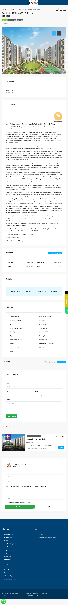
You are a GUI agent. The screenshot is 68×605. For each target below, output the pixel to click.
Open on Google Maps (56, 253)
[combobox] (51, 363)
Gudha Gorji (7, 559)
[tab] (54, 33)
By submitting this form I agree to (19, 502)
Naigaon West (8, 550)
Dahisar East (7, 556)
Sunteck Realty (18, 241)
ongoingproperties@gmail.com (47, 537)
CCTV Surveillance (15, 320)
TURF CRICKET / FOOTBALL (47, 343)
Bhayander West (8, 534)
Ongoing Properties (32, 448)
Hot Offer (20, 20)
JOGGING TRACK (15, 347)
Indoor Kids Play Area (16, 339)
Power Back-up (43, 328)
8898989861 (42, 534)
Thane (6, 540)
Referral (6, 570)
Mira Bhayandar (11, 543)
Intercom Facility (14, 343)
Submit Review (11, 416)
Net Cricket (42, 320)
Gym (11, 336)
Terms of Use (27, 502)
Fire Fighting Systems (16, 332)
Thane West (10, 547)
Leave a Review (61, 362)
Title (7, 391)
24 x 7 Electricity (14, 316)
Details (61, 447)
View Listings (16, 466)
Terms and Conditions (10, 579)
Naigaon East (8, 553)
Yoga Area (41, 347)
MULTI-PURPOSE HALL (45, 316)
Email (7, 383)
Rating (37, 391)
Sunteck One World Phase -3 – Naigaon (43, 439)
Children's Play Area (16, 328)
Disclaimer (7, 573)
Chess (12, 324)
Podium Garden (43, 324)
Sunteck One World (11, 237)
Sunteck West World (11, 234)
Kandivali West (8, 537)
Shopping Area (43, 336)
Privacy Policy (8, 576)
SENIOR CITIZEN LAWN (45, 332)
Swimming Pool (43, 339)
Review (8, 399)
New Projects (12, 20)
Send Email (19, 507)
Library (12, 351)
